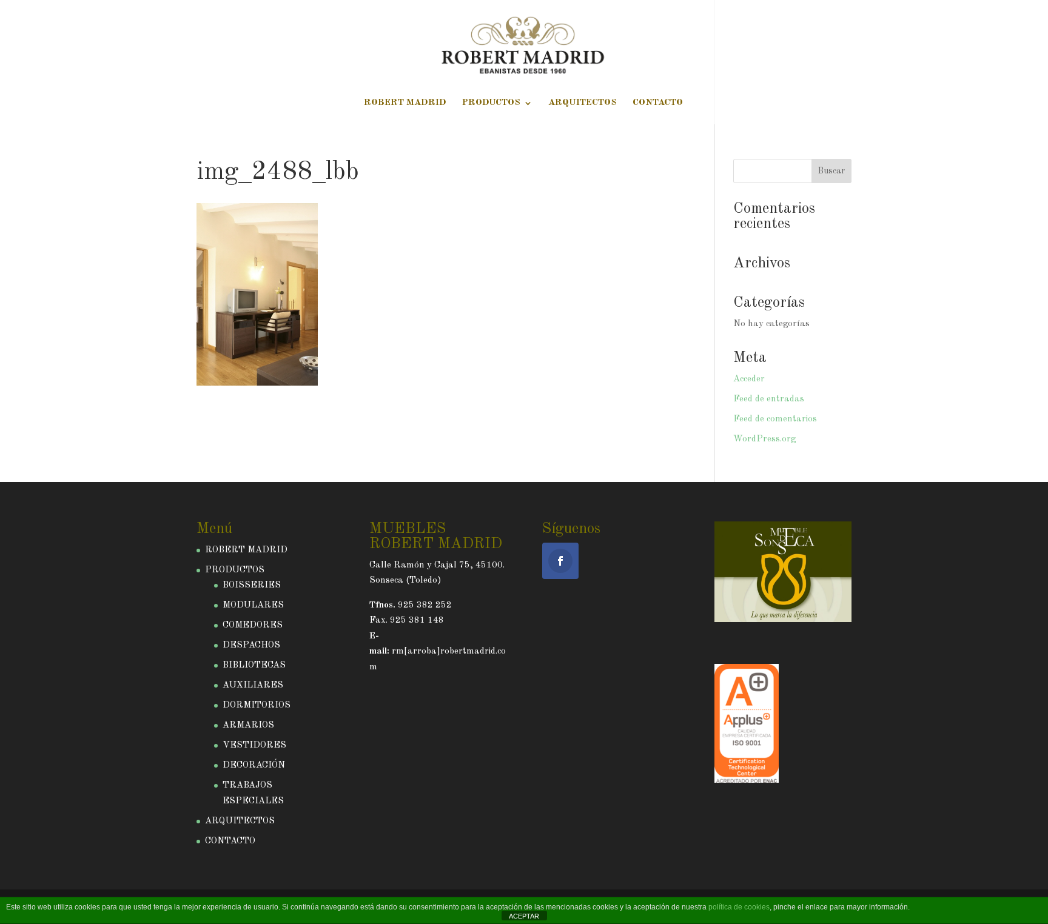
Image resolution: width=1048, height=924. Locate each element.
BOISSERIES (252, 585)
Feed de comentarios (775, 419)
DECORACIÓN (254, 765)
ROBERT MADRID (405, 103)
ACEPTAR (524, 916)
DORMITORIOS (257, 705)
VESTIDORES (254, 745)
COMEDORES (253, 625)
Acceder (749, 379)
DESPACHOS (251, 645)
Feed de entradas (768, 399)
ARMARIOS (248, 725)
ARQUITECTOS (582, 103)
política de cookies (739, 907)
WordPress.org (764, 439)
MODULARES (253, 605)
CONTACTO (658, 103)
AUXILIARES (253, 685)
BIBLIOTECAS (254, 665)
